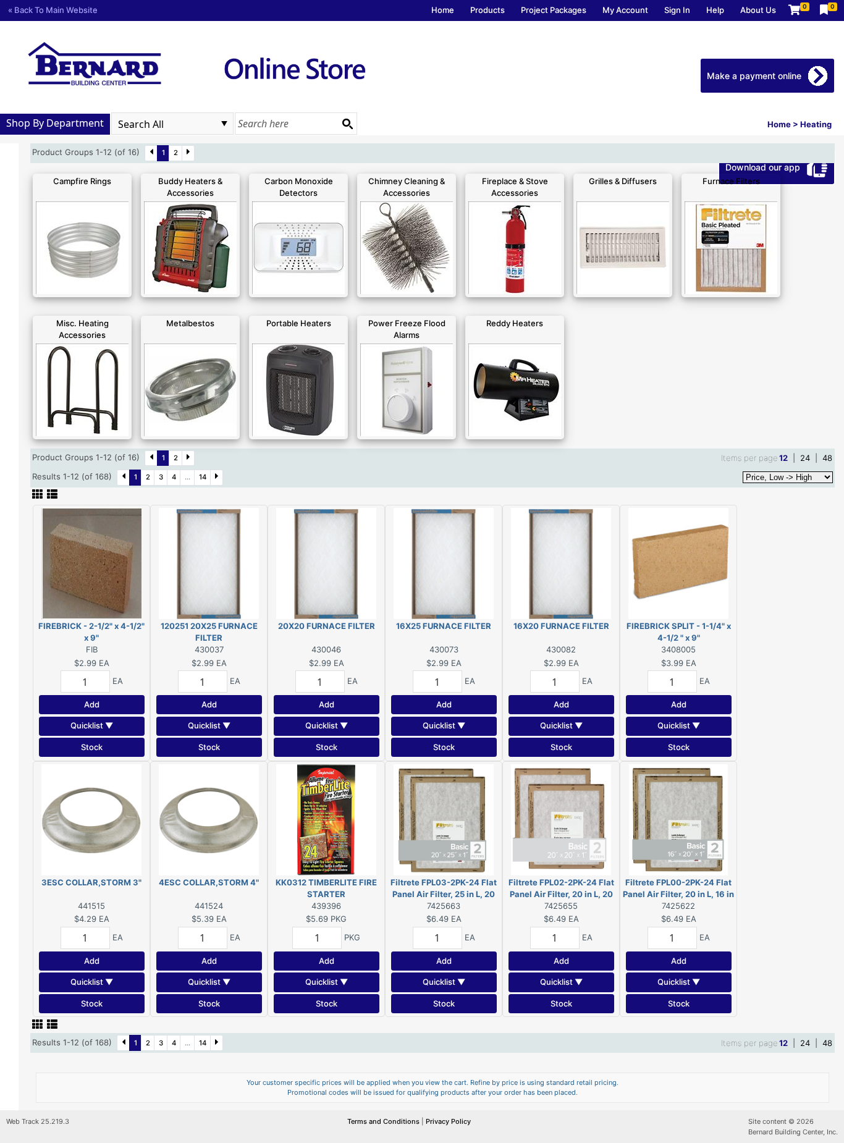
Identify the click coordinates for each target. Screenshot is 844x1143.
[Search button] (347, 123)
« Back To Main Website (53, 10)
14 (202, 477)
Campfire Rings (82, 181)
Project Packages (553, 10)
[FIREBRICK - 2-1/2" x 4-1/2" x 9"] (91, 562)
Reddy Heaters (514, 323)
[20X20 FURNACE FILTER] (326, 562)
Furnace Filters (731, 181)
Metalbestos (190, 323)
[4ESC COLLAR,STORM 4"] (209, 819)
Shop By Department (55, 123)
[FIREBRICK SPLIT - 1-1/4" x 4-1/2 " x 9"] (678, 562)
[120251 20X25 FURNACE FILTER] (209, 562)
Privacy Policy (448, 1121)
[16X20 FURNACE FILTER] (561, 562)
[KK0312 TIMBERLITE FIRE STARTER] (326, 819)
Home (442, 10)
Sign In (677, 10)
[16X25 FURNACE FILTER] (444, 562)
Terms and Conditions (384, 1121)
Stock (92, 747)
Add (91, 704)
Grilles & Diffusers (623, 181)
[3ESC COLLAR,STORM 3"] (91, 819)
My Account (625, 10)
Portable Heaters (298, 323)
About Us (758, 10)
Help (715, 10)
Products (487, 10)
